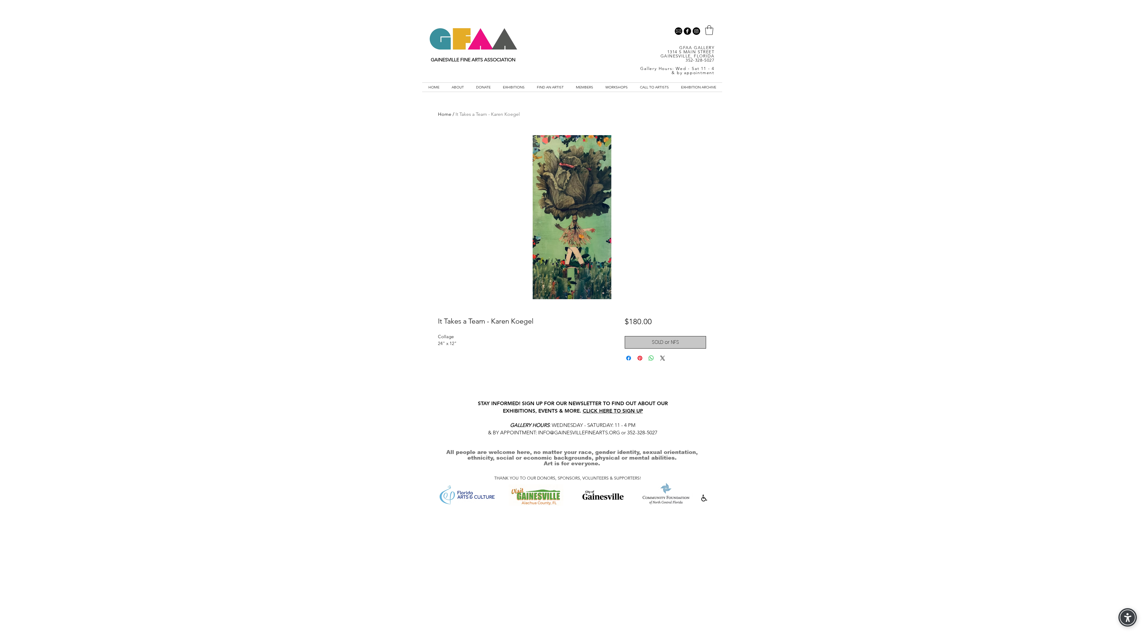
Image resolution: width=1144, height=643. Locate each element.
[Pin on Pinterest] (640, 358)
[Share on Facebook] (628, 358)
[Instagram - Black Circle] (696, 31)
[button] (709, 30)
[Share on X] (662, 358)
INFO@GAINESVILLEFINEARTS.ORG (579, 433)
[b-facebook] (687, 31)
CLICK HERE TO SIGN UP (613, 411)
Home (444, 114)
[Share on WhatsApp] (651, 358)
